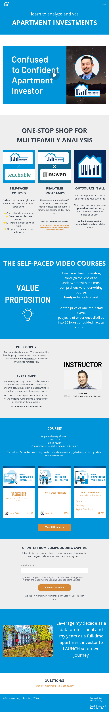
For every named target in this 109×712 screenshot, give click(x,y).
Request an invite (54, 587)
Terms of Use (96, 698)
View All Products (54, 527)
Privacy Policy (96, 700)
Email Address (28, 565)
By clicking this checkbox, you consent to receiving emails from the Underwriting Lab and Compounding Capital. (54, 578)
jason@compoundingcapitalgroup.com (54, 685)
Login (104, 4)
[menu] (102, 4)
